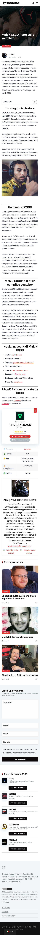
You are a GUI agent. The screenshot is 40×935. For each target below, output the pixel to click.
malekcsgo (18, 382)
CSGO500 (12, 794)
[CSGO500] (4, 798)
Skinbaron (5, 404)
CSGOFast (13, 840)
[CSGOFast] (4, 844)
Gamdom (17, 401)
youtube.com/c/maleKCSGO (23, 363)
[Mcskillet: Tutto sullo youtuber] (20, 620)
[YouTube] (11, 551)
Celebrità (6, 46)
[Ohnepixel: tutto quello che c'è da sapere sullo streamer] (20, 579)
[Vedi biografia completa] (31, 546)
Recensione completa (21, 440)
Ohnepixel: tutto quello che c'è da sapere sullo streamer (19, 597)
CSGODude (6, 892)
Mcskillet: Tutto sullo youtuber (17, 637)
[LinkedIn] (28, 551)
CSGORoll (12, 809)
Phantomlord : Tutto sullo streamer (20, 675)
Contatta (5, 912)
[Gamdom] (20, 419)
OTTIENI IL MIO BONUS (21, 436)
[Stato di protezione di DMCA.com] (7, 889)
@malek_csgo (20, 374)
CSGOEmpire (14, 825)
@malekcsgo (17, 355)
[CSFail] (4, 783)
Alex (12, 54)
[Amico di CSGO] (11, 3)
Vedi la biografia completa (19, 546)
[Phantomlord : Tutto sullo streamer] (20, 658)
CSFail (11, 779)
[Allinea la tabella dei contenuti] (33, 102)
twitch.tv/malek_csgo (20, 370)
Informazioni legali (8, 916)
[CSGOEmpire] (4, 829)
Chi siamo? (6, 908)
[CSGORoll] (4, 813)
